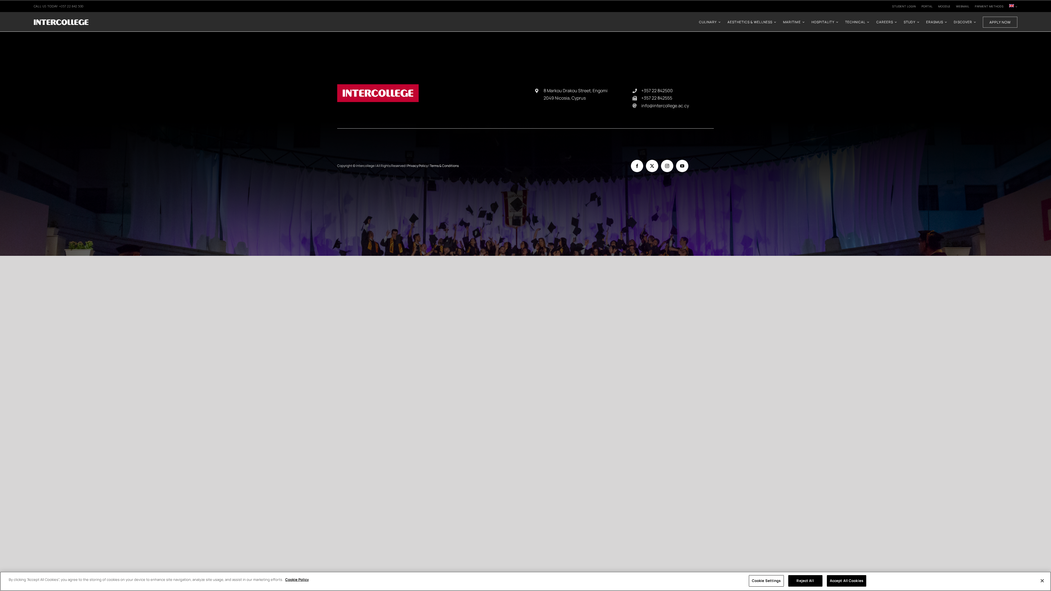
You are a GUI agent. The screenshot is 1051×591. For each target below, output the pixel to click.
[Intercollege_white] (61, 21)
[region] (525, 581)
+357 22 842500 (657, 91)
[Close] (1042, 581)
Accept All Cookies (846, 580)
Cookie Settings (766, 580)
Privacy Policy (417, 165)
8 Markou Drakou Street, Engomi (576, 91)
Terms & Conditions (444, 165)
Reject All (805, 580)
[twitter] (652, 166)
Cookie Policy (297, 579)
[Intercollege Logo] (378, 86)
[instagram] (667, 166)
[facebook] (637, 166)
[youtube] (682, 166)
